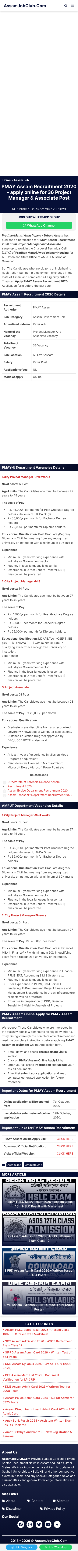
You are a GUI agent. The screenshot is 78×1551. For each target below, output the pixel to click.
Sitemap (63, 1501)
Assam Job (21, 180)
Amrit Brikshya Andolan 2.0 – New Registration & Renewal (37, 1434)
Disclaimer (14, 1509)
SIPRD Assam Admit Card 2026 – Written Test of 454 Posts (37, 1355)
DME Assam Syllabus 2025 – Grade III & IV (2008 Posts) (37, 1366)
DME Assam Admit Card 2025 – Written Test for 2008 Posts (36, 1389)
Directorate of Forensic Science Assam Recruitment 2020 (34, 784)
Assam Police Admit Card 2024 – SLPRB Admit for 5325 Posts (38, 1400)
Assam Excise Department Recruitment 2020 (38, 790)
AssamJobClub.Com (25, 5)
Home (6, 180)
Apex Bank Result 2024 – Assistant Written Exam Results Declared (37, 1423)
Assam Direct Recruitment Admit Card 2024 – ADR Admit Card (39, 1411)
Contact (37, 1501)
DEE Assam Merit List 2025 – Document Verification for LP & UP (31, 1377)
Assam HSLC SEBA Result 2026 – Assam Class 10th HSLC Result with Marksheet (36, 1332)
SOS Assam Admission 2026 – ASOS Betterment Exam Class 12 (37, 1343)
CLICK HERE (65, 1139)
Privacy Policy (54, 1509)
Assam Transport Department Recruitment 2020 (40, 795)
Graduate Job (33, 1164)
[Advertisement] (39, 52)
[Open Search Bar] (65, 5)
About (10, 1501)
